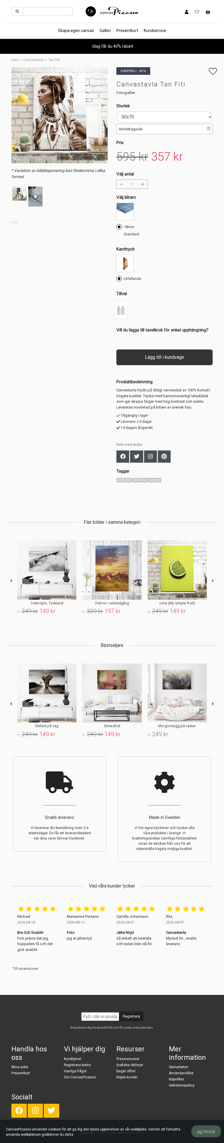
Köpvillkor (176, 1079)
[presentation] (11, 581)
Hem (15, 60)
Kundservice (155, 30)
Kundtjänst (72, 1059)
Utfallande (132, 278)
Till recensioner (25, 968)
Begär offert (126, 1071)
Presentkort (127, 30)
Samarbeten (178, 1067)
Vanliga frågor (75, 1071)
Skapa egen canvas (76, 30)
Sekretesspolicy (182, 1085)
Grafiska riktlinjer (129, 1065)
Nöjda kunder (127, 1077)
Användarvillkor (181, 1073)
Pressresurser (127, 1059)
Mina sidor (19, 1067)
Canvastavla (34, 60)
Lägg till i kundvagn (164, 357)
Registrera (131, 1016)
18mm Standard (131, 230)
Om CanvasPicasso (80, 1077)
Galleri (105, 30)
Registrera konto (77, 1065)
